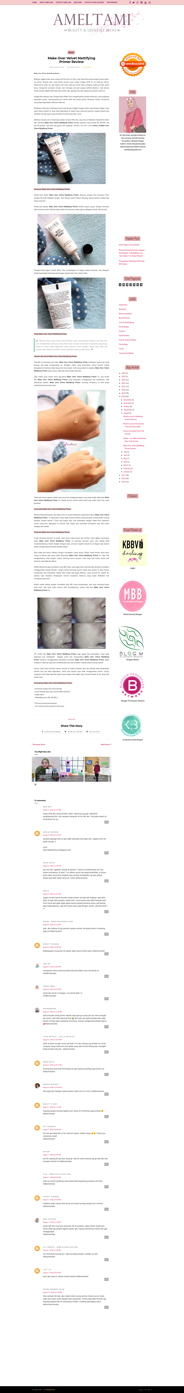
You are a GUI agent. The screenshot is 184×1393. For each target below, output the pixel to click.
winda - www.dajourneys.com (58, 921)
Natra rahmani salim (53, 1289)
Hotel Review (124, 335)
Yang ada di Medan (126, 353)
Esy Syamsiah (49, 1126)
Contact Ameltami (63, 2)
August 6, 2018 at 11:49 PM (52, 1087)
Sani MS (47, 964)
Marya (46, 891)
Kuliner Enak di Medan (127, 340)
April (125, 462)
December (127, 400)
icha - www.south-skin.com (56, 1174)
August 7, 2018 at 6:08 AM (52, 1177)
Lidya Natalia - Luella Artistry (59, 1037)
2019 (123, 393)
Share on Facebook (52, 732)
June (125, 455)
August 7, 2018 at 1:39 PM (52, 1222)
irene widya (49, 863)
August (126, 413)
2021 (123, 386)
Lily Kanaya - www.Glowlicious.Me (60, 1247)
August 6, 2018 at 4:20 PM (52, 924)
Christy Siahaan (51, 944)
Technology (123, 344)
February (127, 468)
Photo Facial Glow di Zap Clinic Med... (95, 778)
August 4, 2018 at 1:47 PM (52, 810)
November (127, 403)
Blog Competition (125, 313)
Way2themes (50, 1390)
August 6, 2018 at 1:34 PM (52, 866)
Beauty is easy (50, 1104)
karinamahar (49, 1009)
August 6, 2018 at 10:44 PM (52, 1040)
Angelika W (48, 1062)
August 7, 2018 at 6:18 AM (52, 1200)
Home (34, 2)
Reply (106, 822)
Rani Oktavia (49, 1219)
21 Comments (87, 67)
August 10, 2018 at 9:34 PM (52, 1292)
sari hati (47, 807)
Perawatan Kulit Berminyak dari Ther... (44, 777)
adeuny (46, 1152)
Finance (122, 331)
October (126, 406)
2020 (123, 390)
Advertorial (123, 305)
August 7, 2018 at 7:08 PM (52, 1250)
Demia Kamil (49, 986)
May (125, 458)
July (125, 452)
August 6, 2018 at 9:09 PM (52, 967)
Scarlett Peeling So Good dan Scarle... (70, 778)
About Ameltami (46, 2)
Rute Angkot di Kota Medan (129, 245)
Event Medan (124, 327)
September (128, 410)
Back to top (145, 1390)
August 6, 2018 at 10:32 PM (52, 1012)
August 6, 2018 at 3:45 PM (52, 894)
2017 (123, 475)
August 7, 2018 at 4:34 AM (52, 1129)
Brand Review (124, 318)
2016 (123, 478)
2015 (123, 482)
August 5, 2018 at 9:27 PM (52, 835)
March (126, 465)
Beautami (78, 2)
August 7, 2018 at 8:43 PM (52, 1272)
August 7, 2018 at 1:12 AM (52, 1107)
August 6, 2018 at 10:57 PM (52, 1065)
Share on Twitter (75, 732)
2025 (123, 373)
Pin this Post (94, 732)
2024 (123, 376)
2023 (123, 380)
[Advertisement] (133, 194)
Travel (121, 349)
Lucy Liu (47, 1269)
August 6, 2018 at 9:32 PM (52, 989)
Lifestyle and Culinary (94, 2)
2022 (123, 383)
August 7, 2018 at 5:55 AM (52, 1155)
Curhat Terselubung (126, 322)
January (127, 472)
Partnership (112, 2)
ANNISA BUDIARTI (51, 1084)
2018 (123, 396)
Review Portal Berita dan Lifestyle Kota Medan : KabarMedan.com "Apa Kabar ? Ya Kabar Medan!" (131, 253)
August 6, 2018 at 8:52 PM (52, 947)
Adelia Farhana (51, 832)
